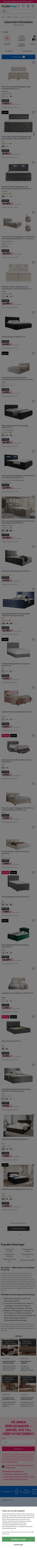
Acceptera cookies (18, 1539)
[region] (18, 1528)
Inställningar (18, 1545)
